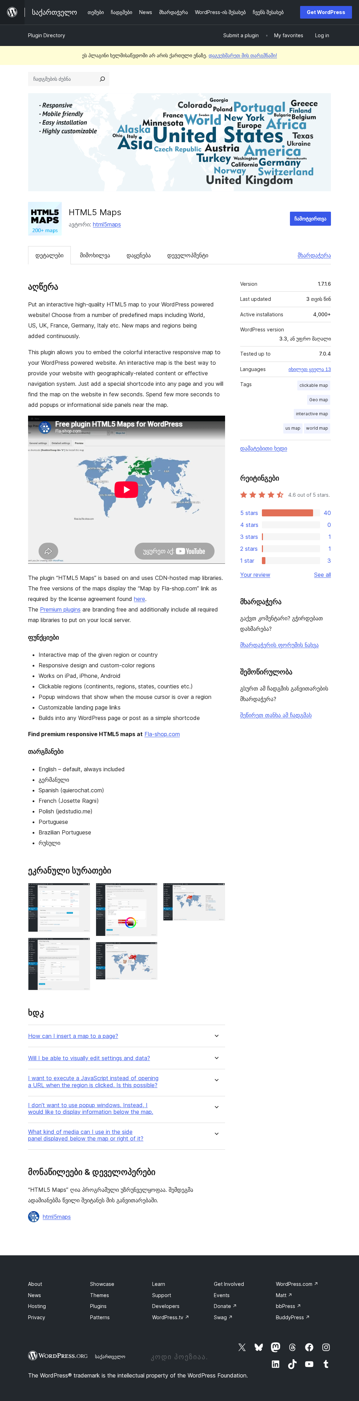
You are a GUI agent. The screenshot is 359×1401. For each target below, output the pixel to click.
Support (161, 1295)
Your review (255, 574)
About (35, 1284)
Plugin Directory (46, 35)
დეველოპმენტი (187, 255)
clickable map (313, 385)
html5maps (107, 224)
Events (222, 1295)
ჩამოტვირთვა (310, 219)
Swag (223, 1317)
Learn (158, 1284)
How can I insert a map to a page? (73, 1036)
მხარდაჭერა (314, 255)
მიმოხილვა (95, 255)
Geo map (318, 399)
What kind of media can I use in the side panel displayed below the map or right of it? (85, 1135)
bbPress (288, 1306)
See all (322, 574)
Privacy (36, 1317)
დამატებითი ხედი (263, 448)
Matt (284, 1295)
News (34, 1295)
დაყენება (139, 255)
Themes (99, 1295)
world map (317, 428)
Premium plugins (60, 609)
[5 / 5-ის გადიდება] (215, 892)
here (139, 598)
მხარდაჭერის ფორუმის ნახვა (279, 644)
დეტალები (49, 255)
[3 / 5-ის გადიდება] (147, 892)
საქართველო (110, 1356)
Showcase (102, 1284)
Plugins (98, 1306)
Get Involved (229, 1284)
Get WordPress (326, 12)
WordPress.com (297, 1284)
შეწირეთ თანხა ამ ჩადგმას (276, 715)
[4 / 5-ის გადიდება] (147, 951)
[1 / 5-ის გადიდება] (80, 892)
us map (292, 428)
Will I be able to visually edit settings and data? (89, 1058)
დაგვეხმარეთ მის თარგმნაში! (243, 55)
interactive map (312, 413)
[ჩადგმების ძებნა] (102, 79)
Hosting (37, 1306)
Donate (225, 1306)
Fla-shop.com (162, 734)
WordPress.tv (170, 1317)
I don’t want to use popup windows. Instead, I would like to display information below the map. (90, 1108)
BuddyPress (293, 1317)
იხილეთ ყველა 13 (310, 369)
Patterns (100, 1317)
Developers (166, 1306)
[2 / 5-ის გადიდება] (80, 947)
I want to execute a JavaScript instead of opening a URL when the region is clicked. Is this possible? (93, 1081)
